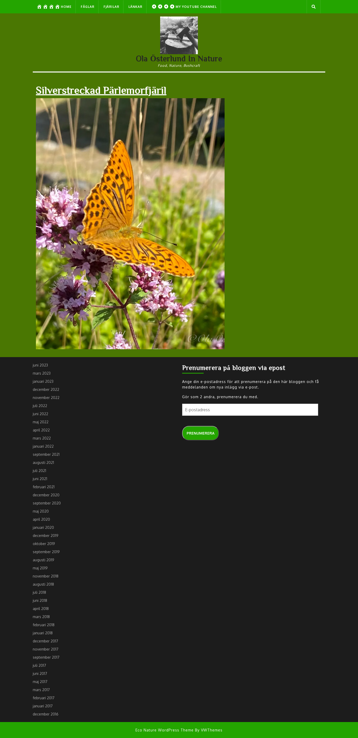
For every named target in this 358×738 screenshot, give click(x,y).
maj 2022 (40, 422)
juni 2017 (40, 673)
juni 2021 (40, 478)
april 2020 (41, 519)
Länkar (135, 7)
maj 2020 (41, 511)
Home (66, 7)
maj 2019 (40, 568)
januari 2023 (43, 381)
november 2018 (45, 576)
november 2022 (46, 397)
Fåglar (87, 7)
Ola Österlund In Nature (179, 58)
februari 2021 (44, 487)
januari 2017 (43, 706)
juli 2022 (40, 405)
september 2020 (47, 503)
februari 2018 (44, 625)
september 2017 (46, 657)
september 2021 (46, 454)
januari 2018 (43, 633)
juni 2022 (40, 414)
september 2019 (46, 552)
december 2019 (45, 535)
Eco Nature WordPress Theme (164, 730)
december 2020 (46, 495)
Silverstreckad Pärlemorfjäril (101, 90)
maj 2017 (40, 681)
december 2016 (45, 714)
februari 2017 (44, 698)
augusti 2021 (43, 462)
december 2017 (45, 641)
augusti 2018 (43, 584)
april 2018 (41, 608)
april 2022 (41, 430)
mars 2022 (42, 438)
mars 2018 (41, 616)
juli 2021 (39, 470)
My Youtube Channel (196, 7)
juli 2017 (39, 665)
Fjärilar (111, 7)
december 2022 (46, 389)
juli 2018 (39, 592)
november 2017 (45, 649)
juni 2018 (40, 600)
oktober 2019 (44, 543)
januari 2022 (43, 446)
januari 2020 (43, 527)
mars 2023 (42, 373)
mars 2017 (41, 689)
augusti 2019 (43, 560)
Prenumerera (200, 433)
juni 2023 (40, 365)
